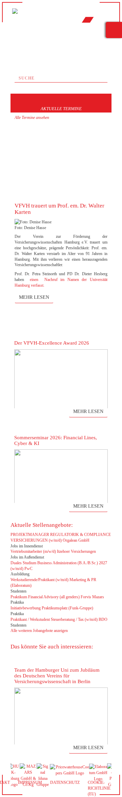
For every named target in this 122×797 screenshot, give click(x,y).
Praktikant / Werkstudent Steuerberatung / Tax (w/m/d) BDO (59, 619)
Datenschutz (65, 782)
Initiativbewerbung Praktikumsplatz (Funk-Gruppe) (52, 608)
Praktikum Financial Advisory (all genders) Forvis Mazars (57, 597)
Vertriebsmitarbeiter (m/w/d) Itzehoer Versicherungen (53, 551)
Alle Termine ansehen (32, 117)
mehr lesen (34, 297)
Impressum (30, 782)
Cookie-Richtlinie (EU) (99, 788)
